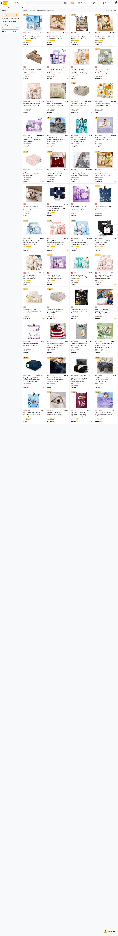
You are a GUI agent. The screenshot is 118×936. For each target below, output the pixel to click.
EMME (66, 101)
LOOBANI (113, 375)
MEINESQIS (89, 204)
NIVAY (90, 135)
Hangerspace (64, 67)
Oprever (90, 67)
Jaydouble (89, 307)
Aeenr (114, 169)
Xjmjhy (42, 410)
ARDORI (114, 238)
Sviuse (66, 341)
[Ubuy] (4, 3)
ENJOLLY (113, 341)
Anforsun (65, 32)
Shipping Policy (12, 21)
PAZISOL (113, 204)
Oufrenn (42, 238)
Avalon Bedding (112, 307)
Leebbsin (89, 410)
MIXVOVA (113, 273)
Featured (113, 11)
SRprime (66, 169)
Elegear (42, 32)
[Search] (72, 3)
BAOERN (90, 32)
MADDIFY (89, 238)
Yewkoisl (113, 135)
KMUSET (66, 135)
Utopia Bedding (88, 101)
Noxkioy (42, 341)
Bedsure (66, 307)
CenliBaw (113, 67)
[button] (84, 3)
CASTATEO (41, 204)
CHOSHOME (89, 169)
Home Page (5, 7)
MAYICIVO (41, 101)
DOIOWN (66, 238)
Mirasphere (113, 32)
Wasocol (113, 101)
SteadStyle (89, 341)
